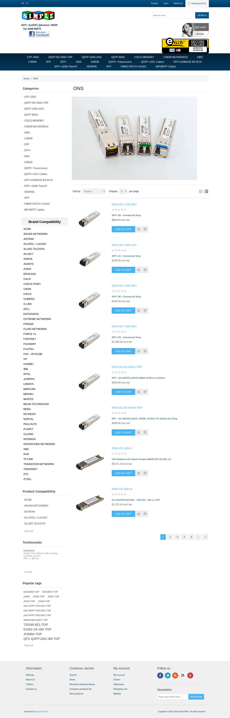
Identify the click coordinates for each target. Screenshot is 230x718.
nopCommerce (41, 711)
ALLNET (28, 254)
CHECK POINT (32, 284)
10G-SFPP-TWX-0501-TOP (37, 615)
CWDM (32, 62)
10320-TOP (44, 601)
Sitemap (30, 675)
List (206, 191)
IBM (25, 369)
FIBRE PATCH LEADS (133, 66)
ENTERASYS (31, 314)
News (72, 679)
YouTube (183, 675)
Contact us (31, 689)
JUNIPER (28, 379)
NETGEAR (29, 414)
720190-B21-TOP (35, 624)
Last (205, 537)
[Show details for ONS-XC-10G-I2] (90, 503)
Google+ (190, 675)
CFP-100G (33, 57)
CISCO (27, 294)
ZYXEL (27, 479)
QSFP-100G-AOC (92, 57)
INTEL (27, 374)
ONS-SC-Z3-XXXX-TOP (127, 367)
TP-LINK (28, 459)
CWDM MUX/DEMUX (176, 57)
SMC (26, 449)
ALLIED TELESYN (33, 249)
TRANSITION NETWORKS (38, 464)
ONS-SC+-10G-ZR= (124, 326)
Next (198, 537)
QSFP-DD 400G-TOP (60, 57)
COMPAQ (28, 299)
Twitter (168, 675)
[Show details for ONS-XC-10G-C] (90, 462)
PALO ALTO (30, 424)
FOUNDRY (29, 344)
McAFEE (28, 399)
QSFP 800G (118, 57)
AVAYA (27, 269)
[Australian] (23, 3)
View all (28, 531)
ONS (79, 62)
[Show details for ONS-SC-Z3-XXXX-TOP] (90, 381)
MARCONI (29, 389)
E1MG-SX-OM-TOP (37, 629)
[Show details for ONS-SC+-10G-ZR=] (90, 340)
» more (28, 572)
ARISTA (27, 259)
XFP (108, 66)
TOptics (29, 684)
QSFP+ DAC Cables (152, 62)
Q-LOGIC (28, 434)
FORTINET (29, 339)
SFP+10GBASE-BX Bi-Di (187, 62)
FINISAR (28, 324)
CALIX (27, 279)
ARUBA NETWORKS (35, 234)
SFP (48, 62)
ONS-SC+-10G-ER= (124, 204)
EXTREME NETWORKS (37, 319)
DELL (26, 309)
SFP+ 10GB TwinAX (65, 66)
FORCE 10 (29, 334)
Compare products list (80, 689)
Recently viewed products (82, 684)
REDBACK (29, 439)
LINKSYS (28, 384)
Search (73, 675)
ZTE (25, 474)
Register (154, 3)
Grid (200, 191)
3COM (27, 229)
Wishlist (117, 693)
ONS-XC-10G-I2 (122, 488)
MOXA (27, 409)
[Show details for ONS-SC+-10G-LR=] (90, 259)
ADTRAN (28, 239)
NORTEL (28, 419)
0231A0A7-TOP (50, 592)
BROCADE (29, 274)
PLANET (28, 429)
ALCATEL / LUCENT (34, 244)
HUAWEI (28, 364)
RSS (175, 675)
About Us (30, 679)
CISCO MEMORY (144, 57)
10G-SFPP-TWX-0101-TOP (37, 606)
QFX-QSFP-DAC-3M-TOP (41, 638)
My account (119, 675)
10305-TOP (38, 596)
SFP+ (63, 62)
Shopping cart (120, 689)
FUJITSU (28, 349)
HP (25, 359)
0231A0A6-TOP (31, 592)
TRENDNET (30, 469)
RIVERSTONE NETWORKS (39, 444)
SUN (26, 454)
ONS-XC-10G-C (122, 448)
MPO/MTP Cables (166, 66)
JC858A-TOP (32, 634)
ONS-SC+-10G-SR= (124, 285)
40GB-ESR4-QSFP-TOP (35, 620)
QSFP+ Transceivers (120, 62)
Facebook (160, 675)
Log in (166, 3)
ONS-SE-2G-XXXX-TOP (127, 407)
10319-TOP (29, 601)
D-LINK (27, 304)
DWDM (95, 62)
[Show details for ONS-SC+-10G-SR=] (90, 300)
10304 (26, 596)
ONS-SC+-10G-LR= (124, 245)
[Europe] (27, 3)
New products (76, 693)
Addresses (118, 684)
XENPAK (92, 66)
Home (26, 78)
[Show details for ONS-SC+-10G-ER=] (90, 218)
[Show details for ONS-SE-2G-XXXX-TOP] (90, 422)
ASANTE (28, 264)
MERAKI (28, 394)
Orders (116, 679)
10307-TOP (53, 596)
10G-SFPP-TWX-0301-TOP (37, 610)
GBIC (200, 57)
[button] (195, 36)
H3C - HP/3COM (32, 354)
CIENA (27, 289)
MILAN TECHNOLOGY (36, 404)
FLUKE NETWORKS (35, 329)
